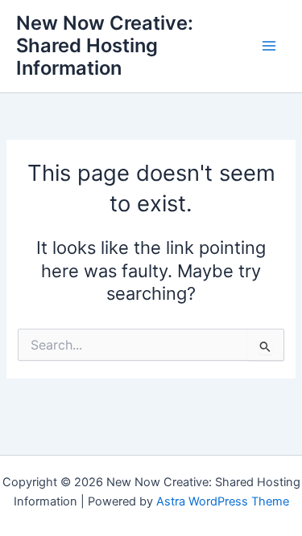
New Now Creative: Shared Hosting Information (104, 45)
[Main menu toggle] (269, 46)
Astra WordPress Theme (222, 501)
